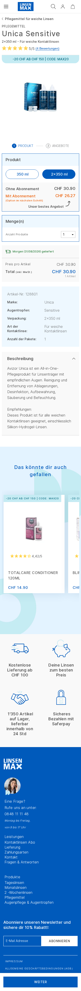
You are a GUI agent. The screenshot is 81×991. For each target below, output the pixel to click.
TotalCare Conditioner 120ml (33, 575)
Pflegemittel (14, 897)
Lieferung (12, 847)
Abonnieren (59, 941)
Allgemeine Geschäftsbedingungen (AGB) (39, 968)
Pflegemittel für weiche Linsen (29, 19)
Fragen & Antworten (21, 862)
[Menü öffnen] (6, 6)
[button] (63, 6)
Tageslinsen (14, 882)
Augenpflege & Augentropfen (29, 902)
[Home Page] (26, 6)
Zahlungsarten (16, 852)
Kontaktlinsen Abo (19, 842)
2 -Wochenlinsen (18, 892)
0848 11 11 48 (16, 814)
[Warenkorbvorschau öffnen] (73, 6)
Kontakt (11, 857)
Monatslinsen (15, 887)
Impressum (14, 961)
